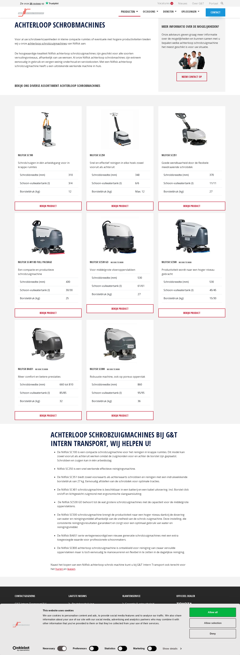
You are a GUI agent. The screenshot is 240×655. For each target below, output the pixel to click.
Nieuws (182, 3)
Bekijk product (48, 206)
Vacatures (165, 3)
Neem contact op (192, 77)
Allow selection (213, 623)
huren (59, 569)
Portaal (213, 3)
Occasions (149, 11)
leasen (71, 569)
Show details (170, 648)
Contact (215, 12)
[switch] (93, 648)
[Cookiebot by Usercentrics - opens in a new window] (21, 648)
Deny (213, 633)
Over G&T (198, 3)
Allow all (213, 612)
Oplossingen (188, 11)
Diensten (168, 11)
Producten (128, 12)
